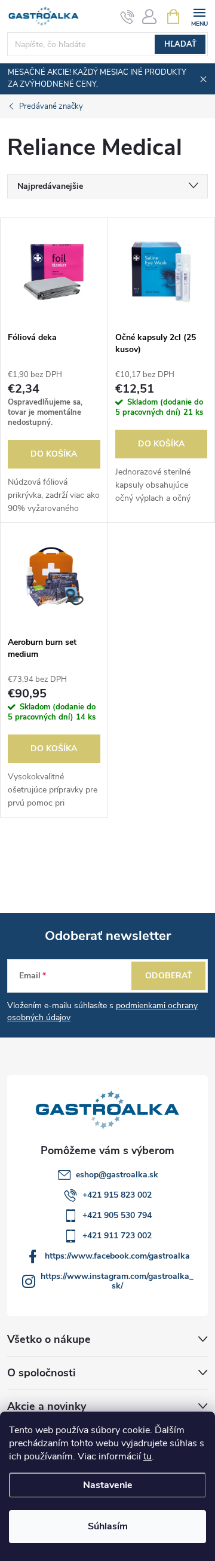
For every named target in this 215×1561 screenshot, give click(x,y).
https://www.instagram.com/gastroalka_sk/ (117, 1281)
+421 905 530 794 (117, 1215)
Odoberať (168, 975)
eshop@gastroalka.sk (117, 1174)
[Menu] (199, 16)
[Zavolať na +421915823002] (127, 17)
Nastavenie (108, 1485)
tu (147, 1456)
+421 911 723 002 (117, 1235)
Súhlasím (108, 1526)
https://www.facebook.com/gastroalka (117, 1256)
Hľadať (180, 44)
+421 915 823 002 (117, 1195)
